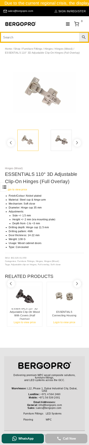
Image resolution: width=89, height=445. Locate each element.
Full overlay (43, 264)
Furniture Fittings (25, 261)
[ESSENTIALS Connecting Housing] (64, 296)
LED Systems (53, 413)
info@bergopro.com (50, 405)
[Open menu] (68, 24)
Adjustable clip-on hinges (24, 264)
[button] (78, 66)
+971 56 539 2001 (49, 397)
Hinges (39, 261)
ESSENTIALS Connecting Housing (64, 314)
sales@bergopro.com (48, 408)
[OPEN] (4, 187)
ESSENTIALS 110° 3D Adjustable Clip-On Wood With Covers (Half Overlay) (25, 313)
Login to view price (16, 189)
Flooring (28, 419)
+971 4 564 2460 (50, 394)
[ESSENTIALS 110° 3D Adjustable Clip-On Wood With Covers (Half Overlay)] (25, 296)
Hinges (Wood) (14, 168)
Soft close (56, 264)
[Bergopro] (20, 24)
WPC (49, 419)
